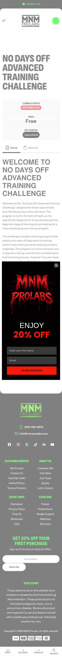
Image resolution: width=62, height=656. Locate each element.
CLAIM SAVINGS (31, 370)
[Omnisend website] (31, 387)
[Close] (56, 265)
